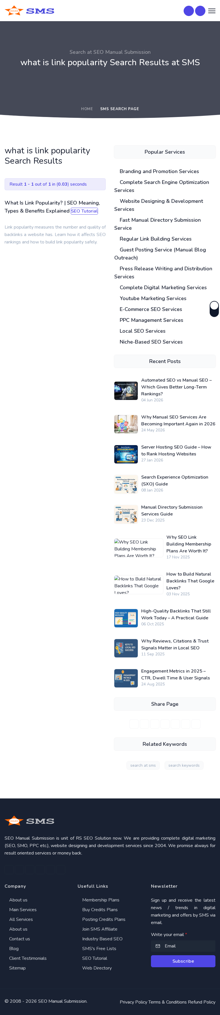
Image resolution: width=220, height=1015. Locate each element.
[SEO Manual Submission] (110, 821)
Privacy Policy (133, 1002)
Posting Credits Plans (103, 919)
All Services (20, 919)
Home (87, 109)
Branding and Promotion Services (158, 171)
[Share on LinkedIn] (154, 724)
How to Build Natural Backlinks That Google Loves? (190, 581)
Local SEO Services (142, 331)
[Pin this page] (165, 724)
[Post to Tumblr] (175, 724)
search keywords (184, 765)
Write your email (169, 934)
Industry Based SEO (102, 939)
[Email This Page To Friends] (196, 724)
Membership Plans (100, 900)
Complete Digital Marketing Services (162, 287)
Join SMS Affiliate (99, 929)
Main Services (22, 910)
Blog (13, 948)
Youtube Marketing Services (152, 298)
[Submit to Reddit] (185, 724)
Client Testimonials (27, 958)
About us (18, 900)
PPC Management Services (150, 320)
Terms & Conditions (167, 1002)
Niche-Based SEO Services (150, 341)
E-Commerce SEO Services (150, 309)
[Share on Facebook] (134, 724)
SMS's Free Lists (98, 948)
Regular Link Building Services (155, 238)
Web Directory (96, 968)
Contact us (19, 939)
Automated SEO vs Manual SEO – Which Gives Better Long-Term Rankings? (176, 387)
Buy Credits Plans (99, 910)
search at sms (143, 765)
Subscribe (183, 961)
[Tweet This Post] (144, 724)
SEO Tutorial (94, 958)
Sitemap (17, 968)
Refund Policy (201, 1002)
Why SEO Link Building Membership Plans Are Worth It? (188, 544)
